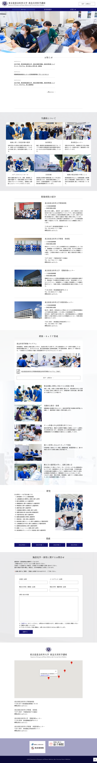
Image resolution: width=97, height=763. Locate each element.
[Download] (95, 759)
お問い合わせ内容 (24, 594)
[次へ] (93, 32)
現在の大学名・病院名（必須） (27, 586)
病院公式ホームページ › (51, 230)
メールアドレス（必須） (56, 579)
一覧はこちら (50, 91)
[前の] (4, 32)
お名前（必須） (23, 579)
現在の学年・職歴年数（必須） (58, 586)
